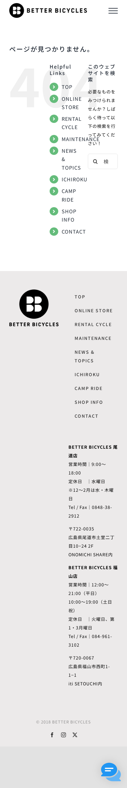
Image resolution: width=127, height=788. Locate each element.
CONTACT (74, 231)
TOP (67, 86)
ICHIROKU (75, 179)
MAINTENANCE (81, 139)
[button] (111, 772)
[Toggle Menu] (113, 11)
